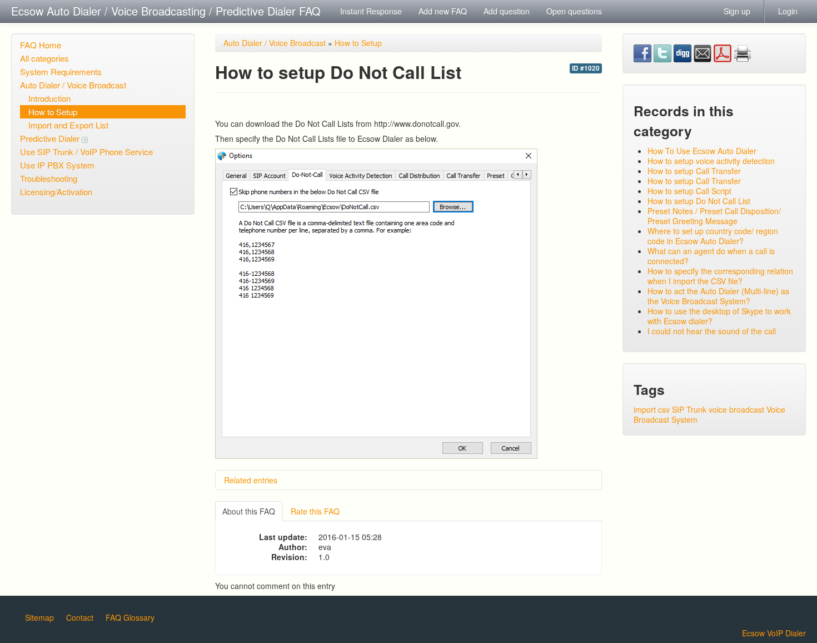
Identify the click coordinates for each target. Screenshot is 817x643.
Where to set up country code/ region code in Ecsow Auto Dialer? (712, 235)
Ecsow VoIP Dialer (774, 633)
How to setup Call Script (689, 190)
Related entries (250, 480)
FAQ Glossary (130, 617)
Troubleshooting (48, 178)
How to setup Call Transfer (694, 170)
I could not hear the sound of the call (711, 331)
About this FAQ (248, 511)
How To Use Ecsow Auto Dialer (701, 150)
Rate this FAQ (315, 511)
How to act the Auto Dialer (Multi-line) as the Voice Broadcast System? (718, 295)
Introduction (49, 98)
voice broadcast (736, 409)
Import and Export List (68, 125)
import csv (652, 409)
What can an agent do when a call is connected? (711, 255)
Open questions (574, 11)
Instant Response (371, 11)
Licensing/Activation (56, 191)
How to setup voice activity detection (711, 160)
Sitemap (39, 617)
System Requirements (61, 71)
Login (788, 11)
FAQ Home (40, 45)
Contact (79, 617)
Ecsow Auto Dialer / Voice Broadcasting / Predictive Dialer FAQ (166, 11)
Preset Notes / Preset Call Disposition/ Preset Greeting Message (714, 215)
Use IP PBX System (57, 165)
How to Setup (52, 111)
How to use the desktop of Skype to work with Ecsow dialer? (719, 316)
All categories (44, 58)
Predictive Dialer (51, 138)
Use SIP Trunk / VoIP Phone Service (86, 151)
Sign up (737, 11)
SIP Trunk (689, 409)
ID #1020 (586, 68)
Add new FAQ (443, 11)
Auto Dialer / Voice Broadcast (73, 85)
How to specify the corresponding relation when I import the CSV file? (720, 275)
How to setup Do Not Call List (698, 200)
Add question (507, 11)
